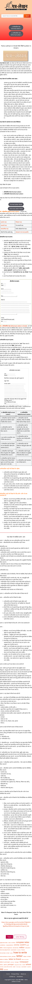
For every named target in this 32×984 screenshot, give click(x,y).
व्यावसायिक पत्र (4, 229)
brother (13, 942)
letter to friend (15, 959)
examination (13, 949)
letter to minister (25, 959)
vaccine (29, 966)
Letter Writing (20, 937)
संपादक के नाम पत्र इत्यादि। (22, 232)
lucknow (12, 962)
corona (16, 945)
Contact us (12, 976)
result (23, 964)
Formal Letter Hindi (16, 204)
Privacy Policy (15, 974)
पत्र (1, 969)
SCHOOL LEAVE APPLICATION (6, 966)
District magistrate (7, 947)
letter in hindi (27, 956)
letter (19, 956)
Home (8, 974)
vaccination (24, 966)
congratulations (9, 945)
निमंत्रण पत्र (19, 222)
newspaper (24, 962)
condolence (2, 945)
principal (11, 964)
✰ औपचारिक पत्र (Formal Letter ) (16, 28)
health (11, 953)
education (27, 947)
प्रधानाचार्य (6, 969)
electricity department (5, 949)
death (27, 945)
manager (17, 962)
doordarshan (16, 947)
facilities (19, 949)
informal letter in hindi (5, 956)
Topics (9, 937)
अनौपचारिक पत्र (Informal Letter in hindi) (14, 326)
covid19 (23, 945)
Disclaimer (20, 976)
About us (23, 974)
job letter (14, 956)
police (5, 964)
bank (9, 942)
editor (22, 947)
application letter (4, 942)
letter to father (4, 959)
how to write (20, 952)
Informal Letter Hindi (16, 209)
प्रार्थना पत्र (4, 222)
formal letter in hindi (4, 953)
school (28, 964)
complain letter (22, 942)
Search (27, 16)
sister (14, 966)
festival (23, 949)
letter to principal (5, 962)
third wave (18, 966)
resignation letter (18, 964)
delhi (1, 947)
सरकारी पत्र (4, 225)
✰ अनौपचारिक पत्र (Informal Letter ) (16, 34)
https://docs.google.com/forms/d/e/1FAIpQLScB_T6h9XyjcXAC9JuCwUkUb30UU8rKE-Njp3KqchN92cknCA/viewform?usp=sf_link (16, 924)
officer (1, 964)
